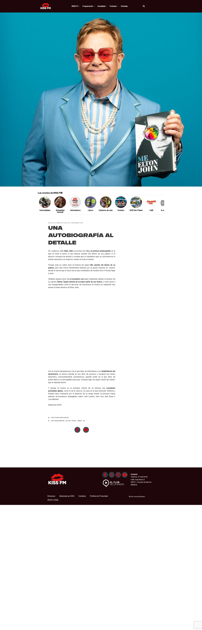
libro (79, 421)
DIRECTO (75, 6)
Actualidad (101, 6)
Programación (88, 6)
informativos (77, 223)
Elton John (71, 421)
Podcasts (113, 6)
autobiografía (58, 421)
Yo (84, 421)
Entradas (124, 6)
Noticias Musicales (60, 417)
